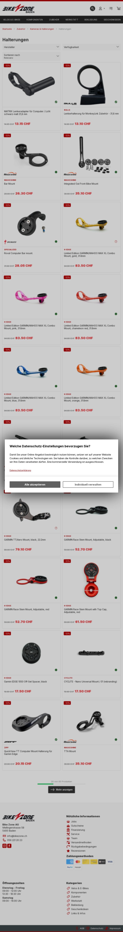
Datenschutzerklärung (20, 470)
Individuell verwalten (88, 484)
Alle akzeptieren (35, 484)
